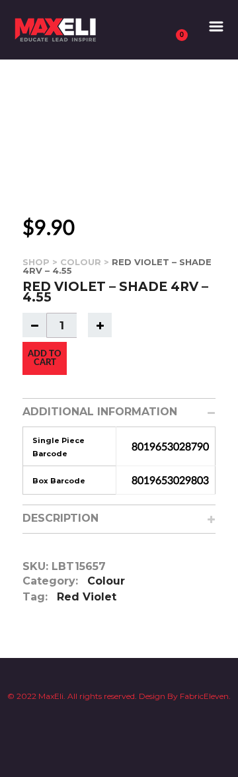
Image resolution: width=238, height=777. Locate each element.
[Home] (56, 29)
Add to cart (44, 358)
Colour (80, 262)
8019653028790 (170, 447)
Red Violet (86, 597)
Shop (36, 262)
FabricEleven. (204, 696)
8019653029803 (170, 480)
